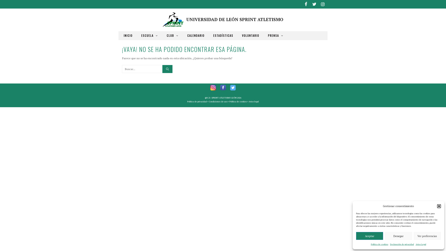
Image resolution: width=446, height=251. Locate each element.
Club (170, 35)
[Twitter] (314, 3)
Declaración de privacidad (402, 244)
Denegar (398, 236)
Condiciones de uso (218, 101)
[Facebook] (305, 3)
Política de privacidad (197, 101)
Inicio (128, 35)
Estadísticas (223, 35)
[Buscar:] (142, 69)
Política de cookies (379, 244)
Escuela (147, 35)
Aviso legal (254, 101)
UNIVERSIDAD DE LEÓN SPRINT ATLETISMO (234, 19)
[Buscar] (167, 69)
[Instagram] (322, 3)
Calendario (196, 35)
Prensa (273, 35)
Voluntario (250, 35)
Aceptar (369, 236)
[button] (439, 206)
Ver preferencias (427, 236)
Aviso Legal (421, 244)
